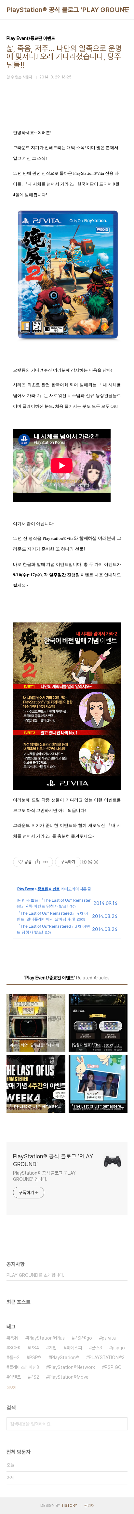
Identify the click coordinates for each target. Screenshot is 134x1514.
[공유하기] (38, 862)
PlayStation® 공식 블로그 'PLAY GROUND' (69, 10)
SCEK (14, 1347)
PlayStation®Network (72, 1367)
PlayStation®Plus (46, 1338)
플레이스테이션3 (24, 1367)
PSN (13, 1338)
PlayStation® (65, 1357)
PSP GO (113, 1367)
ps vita (109, 1338)
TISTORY (69, 1505)
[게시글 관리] (46, 862)
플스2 (14, 1357)
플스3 (97, 1347)
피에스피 (74, 1347)
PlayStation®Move (68, 1377)
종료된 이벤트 (48, 888)
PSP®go (83, 1338)
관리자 (89, 1505)
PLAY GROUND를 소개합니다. (35, 1275)
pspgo (118, 1347)
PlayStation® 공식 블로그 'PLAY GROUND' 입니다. (44, 1176)
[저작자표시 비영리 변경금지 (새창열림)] (90, 862)
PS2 (35, 1377)
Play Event (25, 888)
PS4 (34, 1347)
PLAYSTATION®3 (107, 1357)
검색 (121, 1424)
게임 (53, 1347)
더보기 (11, 1387)
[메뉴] (126, 10)
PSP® (35, 1357)
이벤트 (15, 1377)
